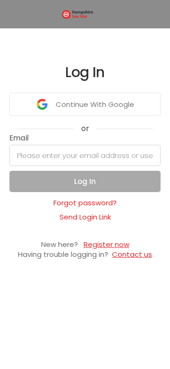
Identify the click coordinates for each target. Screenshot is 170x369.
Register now (106, 244)
